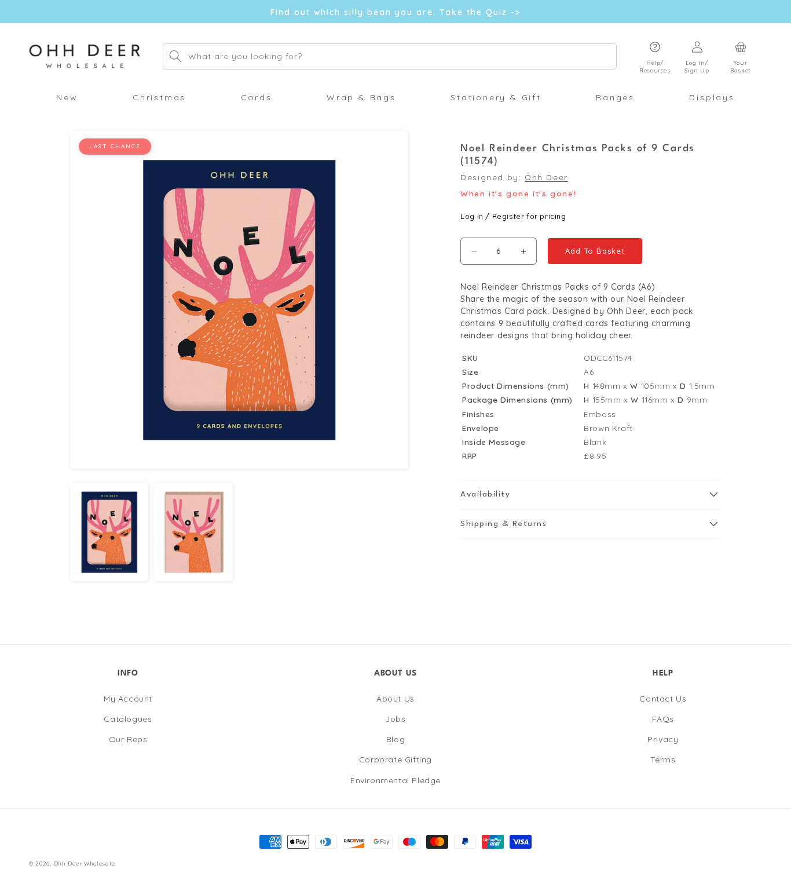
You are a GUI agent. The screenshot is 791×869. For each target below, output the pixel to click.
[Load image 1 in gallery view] (109, 532)
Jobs (395, 719)
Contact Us (662, 698)
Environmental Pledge (395, 780)
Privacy (662, 739)
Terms (662, 759)
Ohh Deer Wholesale (84, 863)
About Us (395, 698)
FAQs (663, 719)
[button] (655, 56)
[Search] (175, 56)
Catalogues (128, 719)
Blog (395, 739)
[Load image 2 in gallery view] (193, 532)
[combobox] (390, 56)
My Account (128, 698)
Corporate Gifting (395, 759)
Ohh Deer (546, 177)
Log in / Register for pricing (513, 216)
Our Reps (128, 739)
